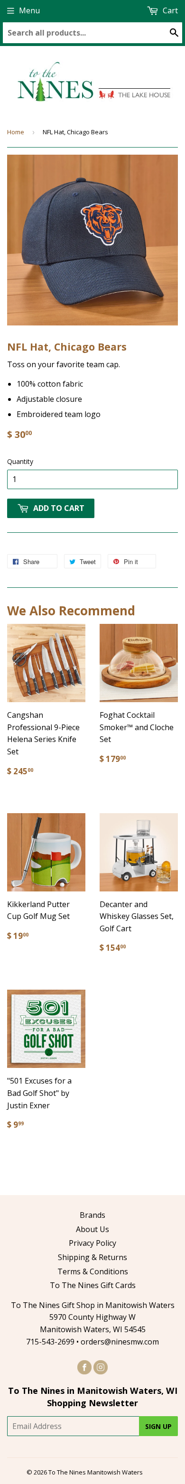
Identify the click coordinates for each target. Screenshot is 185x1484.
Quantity (20, 461)
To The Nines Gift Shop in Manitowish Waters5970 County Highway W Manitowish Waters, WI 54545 (93, 1317)
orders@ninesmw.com (120, 1341)
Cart (169, 10)
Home (15, 132)
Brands (92, 1215)
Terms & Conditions (92, 1271)
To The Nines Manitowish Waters (95, 1472)
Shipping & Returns (92, 1257)
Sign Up (158, 1426)
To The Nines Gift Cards (93, 1285)
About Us (92, 1229)
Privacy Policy (92, 1243)
